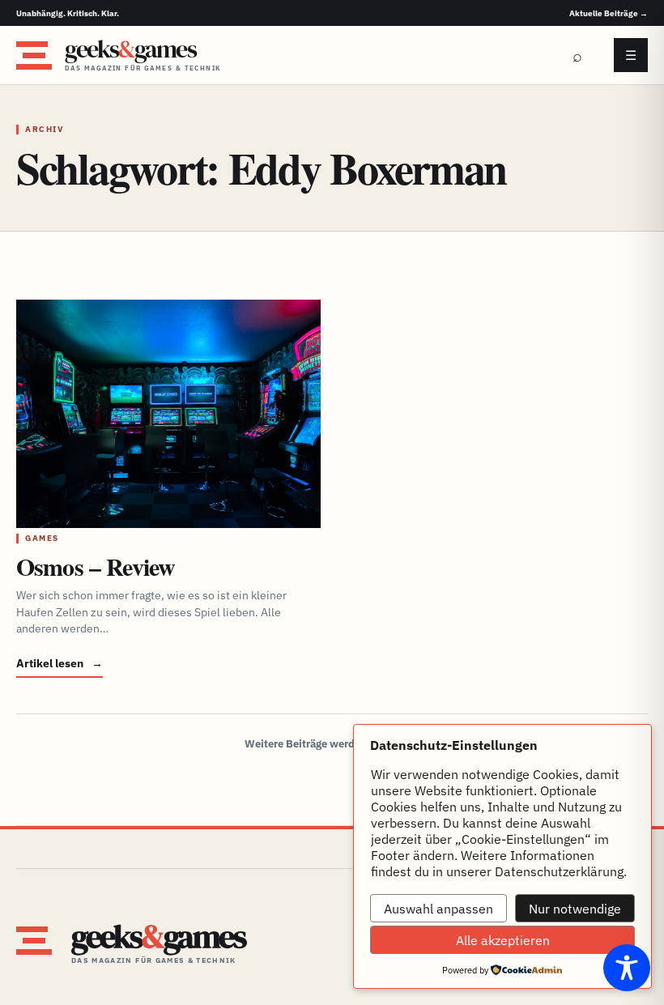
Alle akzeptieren (503, 940)
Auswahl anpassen (438, 909)
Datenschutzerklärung (559, 871)
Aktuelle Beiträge (608, 13)
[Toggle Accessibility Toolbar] (627, 968)
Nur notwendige (575, 909)
